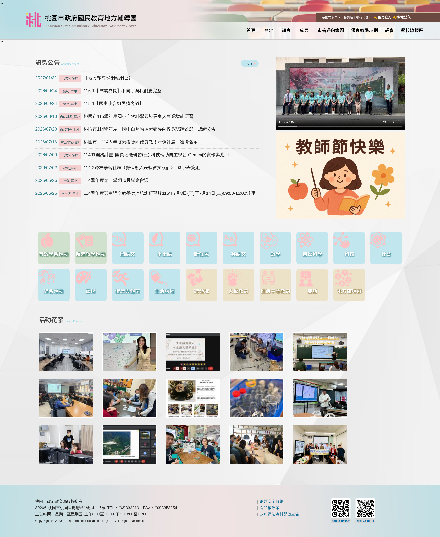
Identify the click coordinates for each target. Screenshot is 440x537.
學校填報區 (412, 30)
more (248, 63)
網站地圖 (362, 17)
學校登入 (404, 17)
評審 (389, 30)
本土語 (164, 253)
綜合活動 (54, 290)
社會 (386, 253)
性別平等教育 (275, 290)
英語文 (238, 253)
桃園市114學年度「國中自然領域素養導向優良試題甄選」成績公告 (125, 129)
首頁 (250, 30)
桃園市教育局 (331, 17)
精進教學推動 (91, 253)
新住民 (201, 253)
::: (1, 2)
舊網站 (348, 17)
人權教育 (238, 290)
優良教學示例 (364, 30)
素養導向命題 (330, 30)
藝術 (91, 290)
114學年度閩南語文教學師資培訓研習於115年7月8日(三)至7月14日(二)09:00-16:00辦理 (145, 193)
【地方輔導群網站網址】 (84, 77)
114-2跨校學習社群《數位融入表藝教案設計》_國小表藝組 (117, 167)
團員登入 (384, 17)
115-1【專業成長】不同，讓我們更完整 (98, 90)
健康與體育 (127, 290)
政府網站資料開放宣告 (279, 514)
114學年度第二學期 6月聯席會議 (91, 180)
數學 (275, 253)
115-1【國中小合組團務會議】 (89, 103)
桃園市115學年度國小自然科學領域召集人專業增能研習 (114, 116)
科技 (349, 253)
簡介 (268, 30)
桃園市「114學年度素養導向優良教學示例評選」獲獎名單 (116, 142)
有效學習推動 (54, 253)
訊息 (286, 30)
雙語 (312, 290)
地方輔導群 (349, 290)
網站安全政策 (271, 501)
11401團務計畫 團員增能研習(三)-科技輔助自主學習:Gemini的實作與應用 (132, 154)
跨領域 (201, 290)
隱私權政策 (269, 508)
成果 (304, 30)
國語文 (127, 253)
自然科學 (312, 253)
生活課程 (164, 290)
